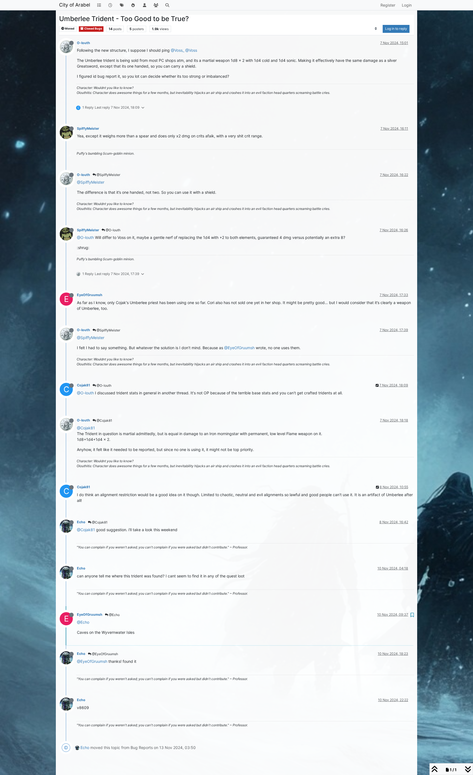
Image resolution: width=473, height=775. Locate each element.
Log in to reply (396, 29)
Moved (69, 28)
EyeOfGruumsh (89, 295)
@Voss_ (177, 50)
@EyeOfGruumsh (239, 347)
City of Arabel (74, 5)
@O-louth (112, 230)
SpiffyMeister (88, 128)
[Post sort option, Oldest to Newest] (375, 29)
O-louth (83, 43)
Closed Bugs (93, 28)
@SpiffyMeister (108, 175)
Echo (81, 522)
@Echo (114, 615)
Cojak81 (83, 385)
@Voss (191, 50)
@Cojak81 (104, 420)
